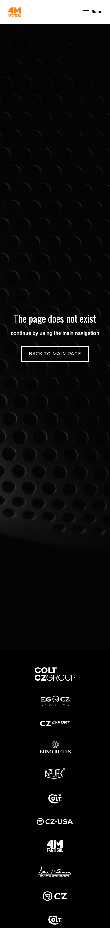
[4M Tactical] (14, 12)
